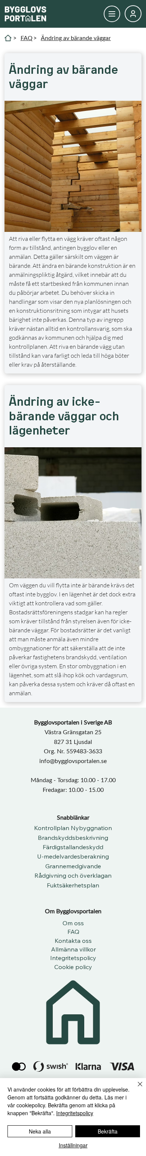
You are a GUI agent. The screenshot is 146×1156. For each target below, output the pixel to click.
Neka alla (40, 1131)
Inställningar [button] (73, 1145)
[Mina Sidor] (112, 14)
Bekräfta (108, 1131)
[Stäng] (136, 1089)
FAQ (27, 37)
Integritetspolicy (74, 1113)
